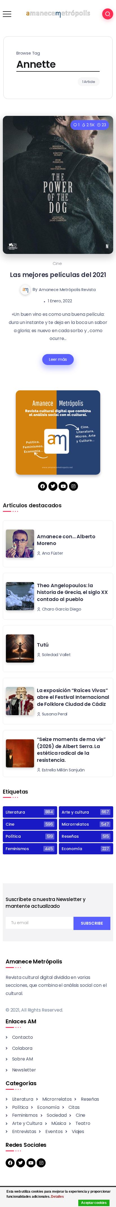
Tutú (43, 644)
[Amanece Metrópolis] (58, 13)
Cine (57, 263)
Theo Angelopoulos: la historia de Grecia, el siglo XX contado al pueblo (72, 592)
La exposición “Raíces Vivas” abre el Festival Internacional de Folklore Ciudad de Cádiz (73, 697)
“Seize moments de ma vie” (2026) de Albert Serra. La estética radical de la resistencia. (71, 750)
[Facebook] (42, 486)
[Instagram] (73, 486)
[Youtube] (63, 486)
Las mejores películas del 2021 (58, 274)
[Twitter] (52, 486)
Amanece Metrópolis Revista (67, 289)
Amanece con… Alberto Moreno (66, 540)
